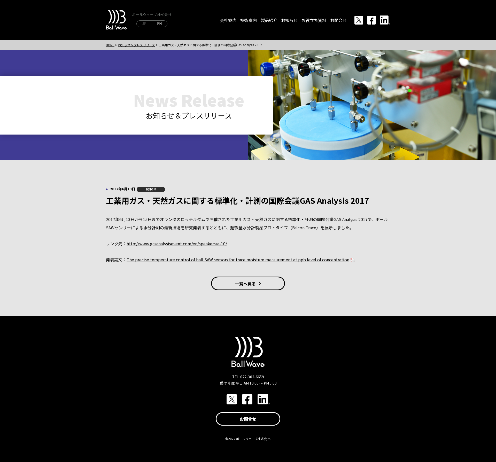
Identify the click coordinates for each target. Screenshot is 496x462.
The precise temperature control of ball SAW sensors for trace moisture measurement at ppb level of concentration (238, 259)
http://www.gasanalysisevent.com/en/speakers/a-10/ (177, 243)
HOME (110, 45)
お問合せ (248, 419)
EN (159, 23)
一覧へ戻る (245, 283)
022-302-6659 (252, 376)
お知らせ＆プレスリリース (136, 45)
